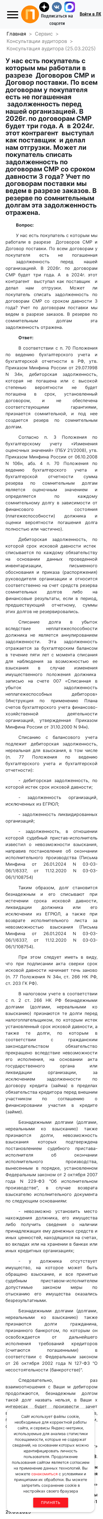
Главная (16, 34)
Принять (50, 1502)
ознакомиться (44, 1473)
